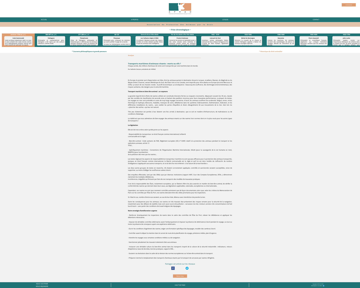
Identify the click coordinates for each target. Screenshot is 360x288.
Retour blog (180, 276)
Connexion (349, 5)
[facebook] (173, 268)
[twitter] (187, 268)
